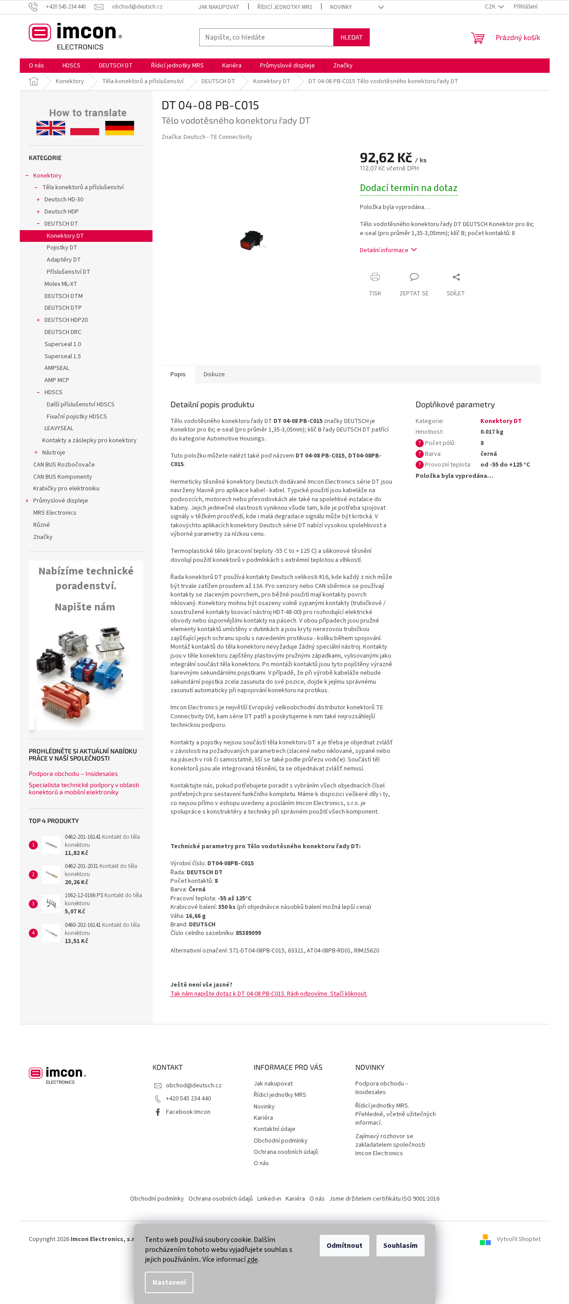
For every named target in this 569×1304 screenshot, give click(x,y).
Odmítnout (345, 1246)
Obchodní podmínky (281, 1140)
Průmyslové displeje (60, 500)
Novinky (341, 7)
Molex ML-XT (61, 284)
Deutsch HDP (62, 211)
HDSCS (54, 392)
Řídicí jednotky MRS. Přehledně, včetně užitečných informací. (395, 1115)
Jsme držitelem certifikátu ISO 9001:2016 (384, 1198)
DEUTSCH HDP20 (66, 320)
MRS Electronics (54, 512)
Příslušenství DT (68, 271)
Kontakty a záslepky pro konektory (89, 440)
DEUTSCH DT (61, 223)
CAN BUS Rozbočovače (64, 464)
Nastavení (169, 1282)
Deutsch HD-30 (64, 199)
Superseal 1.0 (63, 344)
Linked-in (269, 1198)
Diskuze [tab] (214, 374)
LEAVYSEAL (59, 428)
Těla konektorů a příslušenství (83, 187)
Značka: (206, 137)
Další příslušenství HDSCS (81, 404)
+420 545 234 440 (188, 1098)
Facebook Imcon (188, 1112)
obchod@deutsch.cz (194, 1085)
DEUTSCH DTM (64, 296)
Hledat (352, 37)
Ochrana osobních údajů (286, 1152)
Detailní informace (384, 250)
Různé (41, 525)
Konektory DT (65, 235)
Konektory (47, 175)
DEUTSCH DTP (63, 307)
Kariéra (263, 1117)
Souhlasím (400, 1246)
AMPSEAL (57, 368)
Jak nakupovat (218, 7)
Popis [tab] (178, 374)
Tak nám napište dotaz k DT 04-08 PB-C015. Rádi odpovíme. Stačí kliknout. (268, 993)
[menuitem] (36, 65)
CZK (491, 7)
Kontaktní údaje (275, 1129)
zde (252, 1259)
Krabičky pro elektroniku (66, 488)
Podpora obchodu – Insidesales (73, 773)
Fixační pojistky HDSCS (77, 416)
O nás (261, 1163)
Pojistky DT (62, 247)
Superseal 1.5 (63, 356)
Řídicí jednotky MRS (284, 7)
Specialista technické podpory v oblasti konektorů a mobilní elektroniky (84, 788)
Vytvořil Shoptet (519, 1239)
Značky (43, 537)
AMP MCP (57, 380)
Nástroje (53, 452)
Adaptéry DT (64, 259)
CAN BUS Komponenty (62, 476)
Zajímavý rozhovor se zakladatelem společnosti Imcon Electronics (390, 1145)
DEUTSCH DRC (63, 332)
